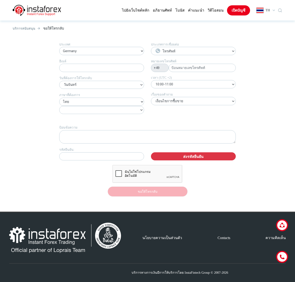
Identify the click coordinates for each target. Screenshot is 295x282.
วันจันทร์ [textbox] (70, 85)
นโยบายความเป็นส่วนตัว (162, 238)
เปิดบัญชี (238, 10)
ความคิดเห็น (276, 238)
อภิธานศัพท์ (162, 10)
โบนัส (180, 10)
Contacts (224, 238)
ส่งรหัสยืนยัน (193, 157)
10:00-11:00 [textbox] (164, 84)
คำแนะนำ (196, 10)
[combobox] (101, 85)
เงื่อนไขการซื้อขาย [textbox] (169, 101)
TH (268, 10)
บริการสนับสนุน (24, 28)
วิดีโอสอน (216, 10)
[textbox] (193, 51)
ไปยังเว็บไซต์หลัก (135, 10)
